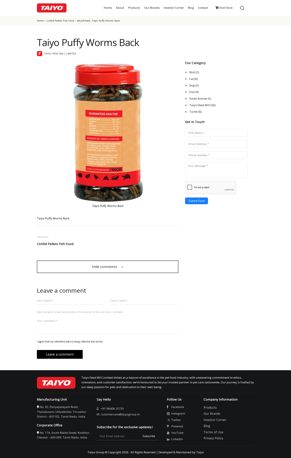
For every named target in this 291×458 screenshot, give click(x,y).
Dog (192, 85)
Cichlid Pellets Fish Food (60, 20)
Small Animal (198, 98)
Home (40, 20)
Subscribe (149, 436)
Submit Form (196, 201)
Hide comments (105, 266)
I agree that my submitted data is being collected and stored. (70, 341)
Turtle (193, 112)
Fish (192, 92)
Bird (192, 72)
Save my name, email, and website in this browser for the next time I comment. (80, 312)
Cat (191, 79)
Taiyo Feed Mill (199, 105)
